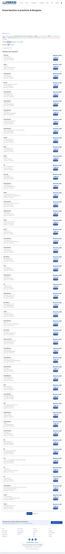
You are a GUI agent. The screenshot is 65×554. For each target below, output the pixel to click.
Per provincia (5, 534)
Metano (21, 42)
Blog (47, 2)
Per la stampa (52, 532)
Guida (34, 532)
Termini (50, 536)
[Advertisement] (32, 22)
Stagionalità (20, 532)
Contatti (57, 2)
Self (9, 44)
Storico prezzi (20, 530)
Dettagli (56, 59)
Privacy (50, 534)
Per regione (4, 532)
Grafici (19, 534)
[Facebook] (29, 540)
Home (21, 2)
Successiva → (35, 513)
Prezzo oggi (4, 530)
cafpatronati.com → (56, 522)
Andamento (33, 2)
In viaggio (42, 2)
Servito (12, 44)
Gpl (18, 42)
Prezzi (26, 2)
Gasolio (14, 42)
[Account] (61, 3)
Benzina (9, 42)
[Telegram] (32, 540)
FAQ (52, 2)
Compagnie (4, 536)
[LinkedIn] (35, 540)
